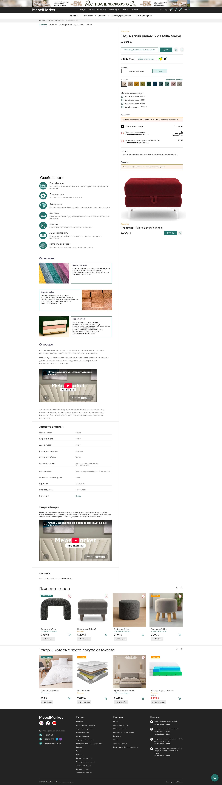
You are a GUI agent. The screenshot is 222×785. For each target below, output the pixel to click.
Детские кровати (83, 736)
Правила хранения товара (123, 732)
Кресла (79, 747)
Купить (166, 50)
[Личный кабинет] (166, 10)
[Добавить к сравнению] (176, 49)
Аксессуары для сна (121, 15)
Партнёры (114, 10)
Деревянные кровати (84, 729)
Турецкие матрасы (83, 765)
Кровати (74, 15)
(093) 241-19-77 (48, 739)
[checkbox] (133, 97)
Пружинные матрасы (84, 758)
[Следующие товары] (181, 587)
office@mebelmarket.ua (52, 743)
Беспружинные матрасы (85, 762)
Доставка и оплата (97, 10)
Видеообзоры (79, 25)
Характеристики (65, 25)
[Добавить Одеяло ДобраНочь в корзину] (69, 698)
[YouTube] (54, 723)
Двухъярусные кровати (85, 740)
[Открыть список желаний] (175, 10)
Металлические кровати (86, 725)
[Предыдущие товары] (177, 587)
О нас (115, 721)
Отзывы (89, 25)
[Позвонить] (215, 778)
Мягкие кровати (82, 732)
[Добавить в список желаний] (182, 49)
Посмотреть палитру (174, 80)
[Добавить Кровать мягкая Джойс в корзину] (143, 698)
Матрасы (88, 15)
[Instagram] (41, 723)
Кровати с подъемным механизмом (89, 743)
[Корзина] (180, 10)
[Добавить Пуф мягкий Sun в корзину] (143, 635)
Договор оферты (120, 743)
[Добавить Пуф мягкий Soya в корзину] (69, 635)
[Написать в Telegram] (57, 739)
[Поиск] (161, 10)
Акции (83, 10)
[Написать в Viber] (60, 739)
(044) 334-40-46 (49, 735)
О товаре (43, 24)
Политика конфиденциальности (125, 747)
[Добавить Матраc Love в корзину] (106, 698)
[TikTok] (48, 723)
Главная (42, 20)
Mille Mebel (171, 36)
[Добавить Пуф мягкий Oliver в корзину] (180, 635)
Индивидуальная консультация (140, 50)
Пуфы (57, 20)
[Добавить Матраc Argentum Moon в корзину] (180, 698)
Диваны (102, 15)
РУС (186, 10)
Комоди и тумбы (144, 15)
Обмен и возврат (120, 729)
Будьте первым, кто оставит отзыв (56, 578)
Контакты (135, 10)
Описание (53, 25)
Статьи (125, 10)
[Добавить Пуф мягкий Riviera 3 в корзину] (106, 635)
